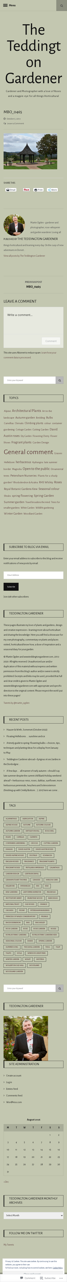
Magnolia (17, 469)
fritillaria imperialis (35, 868)
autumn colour (43, 825)
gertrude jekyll (32, 874)
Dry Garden (26, 436)
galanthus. (55, 868)
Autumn (26, 825)
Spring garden (45, 941)
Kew (47, 886)
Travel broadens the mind (37, 502)
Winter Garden (13, 513)
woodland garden (14, 971)
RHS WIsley (46, 482)
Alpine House (12, 825)
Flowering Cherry (41, 436)
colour (47, 423)
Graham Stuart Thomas (16, 880)
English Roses (12, 861)
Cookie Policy (58, 1268)
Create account (13, 1075)
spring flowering (22, 495)
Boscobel (49, 831)
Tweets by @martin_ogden (16, 703)
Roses (58, 482)
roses (53, 929)
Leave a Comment (15, 123)
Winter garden (12, 959)
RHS (28, 922)
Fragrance (29, 861)
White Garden (27, 508)
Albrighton (28, 819)
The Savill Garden (32, 947)
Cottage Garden (23, 429)
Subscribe (11, 587)
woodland (34, 965)
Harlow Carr (52, 880)
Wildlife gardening (45, 508)
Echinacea (47, 855)
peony (22, 910)
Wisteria (40, 959)
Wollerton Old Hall (15, 965)
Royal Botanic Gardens (16, 935)
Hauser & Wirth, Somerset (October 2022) (27, 730)
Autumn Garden (13, 831)
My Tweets (9, 1245)
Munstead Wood (35, 898)
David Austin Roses (44, 849)
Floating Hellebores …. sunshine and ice (26, 736)
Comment (51, 341)
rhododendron (13, 922)
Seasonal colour (49, 489)
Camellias (9, 423)
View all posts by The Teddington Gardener (24, 256)
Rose (25, 929)
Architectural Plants (26, 411)
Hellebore (9, 462)
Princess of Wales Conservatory (20, 916)
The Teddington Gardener (33, 54)
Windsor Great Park (37, 953)
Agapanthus (11, 819)
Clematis (19, 423)
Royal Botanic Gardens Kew (21, 489)
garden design (12, 874)
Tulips (8, 953)
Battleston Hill (32, 831)
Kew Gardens (12, 892)
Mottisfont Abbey (14, 898)
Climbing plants (34, 423)
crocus (34, 843)
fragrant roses (13, 868)
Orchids (9, 910)
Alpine (7, 411)
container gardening (15, 843)
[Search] (59, 380)
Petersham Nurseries (23, 475)
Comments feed (14, 1095)
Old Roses (29, 904)
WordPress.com (14, 1102)
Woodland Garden (32, 513)
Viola (19, 953)
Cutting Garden (41, 429)
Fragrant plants (21, 442)
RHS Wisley (40, 922)
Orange (43, 904)
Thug (47, 947)
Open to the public (36, 469)
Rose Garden (39, 929)
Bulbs (49, 417)
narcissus (53, 898)
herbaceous (23, 462)
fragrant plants (46, 861)
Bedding (40, 417)
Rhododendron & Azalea (25, 482)
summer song (12, 947)
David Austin (24, 849)
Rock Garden (12, 929)
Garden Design (41, 442)
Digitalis (33, 855)
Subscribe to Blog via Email (29, 547)
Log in (9, 1082)
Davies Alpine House (15, 855)
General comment (28, 452)
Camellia (20, 837)
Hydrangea (37, 462)
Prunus (44, 916)
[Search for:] (33, 380)
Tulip (58, 947)
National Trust (12, 904)
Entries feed (12, 1089)
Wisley (28, 959)
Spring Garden (44, 495)
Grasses (58, 453)
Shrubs (7, 496)
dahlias (9, 849)
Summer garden (14, 502)
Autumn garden (25, 417)
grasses (36, 880)
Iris (37, 886)
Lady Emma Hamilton (32, 892)
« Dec (6, 1182)
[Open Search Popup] (61, 5)
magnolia (51, 892)
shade (30, 941)
